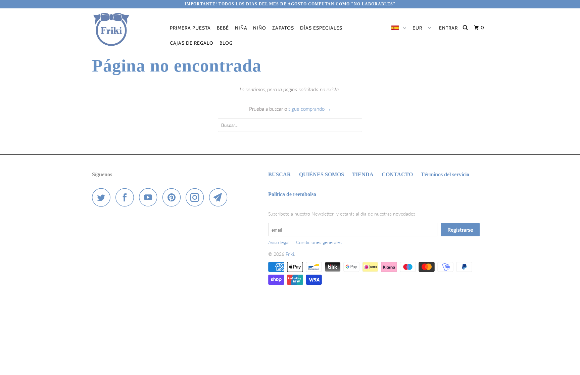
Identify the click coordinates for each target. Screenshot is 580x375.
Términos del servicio (445, 174)
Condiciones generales (319, 242)
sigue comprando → (309, 109)
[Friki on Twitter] (103, 197)
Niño (259, 28)
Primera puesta (190, 28)
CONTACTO (397, 174)
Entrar (448, 28)
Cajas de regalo (191, 43)
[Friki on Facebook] (126, 197)
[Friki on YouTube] (150, 197)
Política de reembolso (292, 194)
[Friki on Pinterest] (173, 197)
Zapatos (283, 28)
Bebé (223, 28)
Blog (226, 43)
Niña (241, 28)
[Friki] (126, 29)
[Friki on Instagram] (197, 197)
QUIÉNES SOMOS (321, 174)
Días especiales (321, 28)
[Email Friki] (220, 197)
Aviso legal (278, 242)
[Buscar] (466, 28)
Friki (290, 254)
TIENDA (363, 174)
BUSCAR (279, 174)
